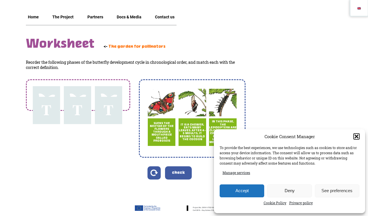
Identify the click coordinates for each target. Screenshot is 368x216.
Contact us (165, 17)
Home (33, 17)
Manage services (236, 172)
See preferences (336, 190)
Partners (95, 17)
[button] (356, 136)
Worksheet (60, 44)
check (178, 173)
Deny (290, 190)
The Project (63, 17)
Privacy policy (301, 202)
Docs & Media (129, 17)
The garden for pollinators (137, 47)
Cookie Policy (275, 202)
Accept (242, 190)
